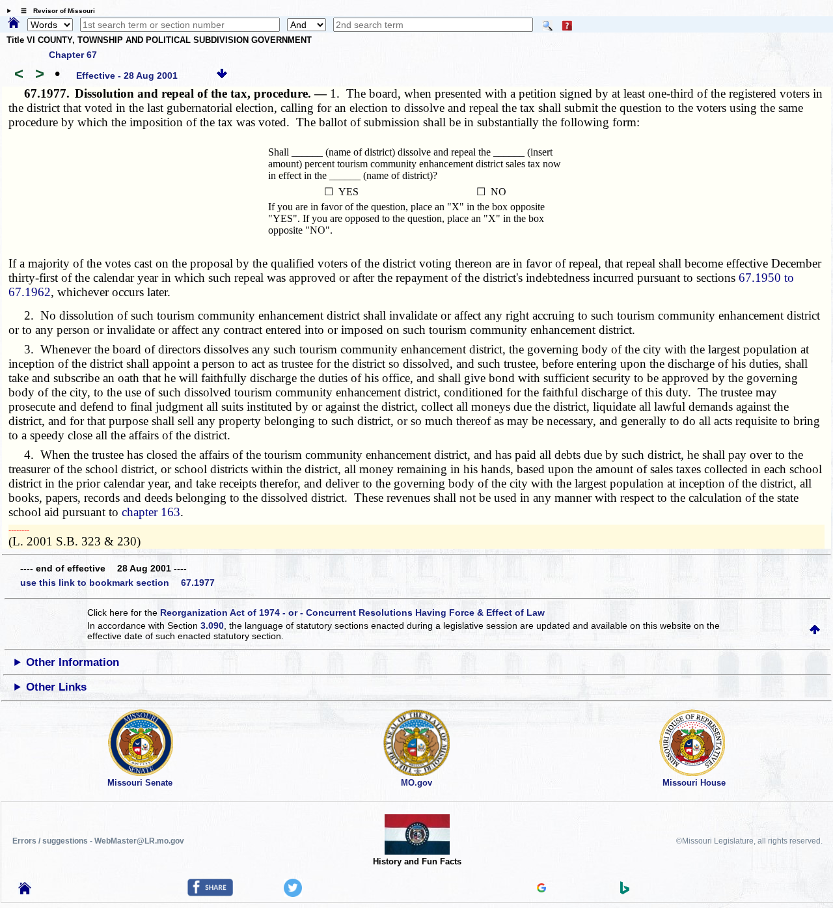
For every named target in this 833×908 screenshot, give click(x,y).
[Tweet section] (293, 893)
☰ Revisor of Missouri (54, 10)
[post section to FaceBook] (210, 893)
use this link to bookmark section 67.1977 (117, 582)
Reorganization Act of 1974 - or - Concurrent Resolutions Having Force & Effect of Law (352, 612)
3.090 (212, 625)
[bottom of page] (222, 75)
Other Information (72, 662)
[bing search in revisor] (624, 891)
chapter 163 (151, 512)
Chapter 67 (73, 54)
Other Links (56, 687)
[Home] (14, 23)
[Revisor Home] (24, 891)
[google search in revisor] (541, 889)
